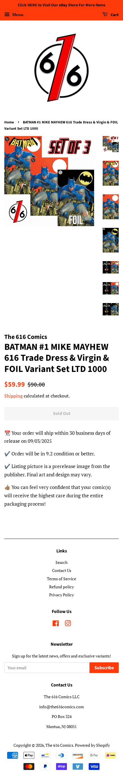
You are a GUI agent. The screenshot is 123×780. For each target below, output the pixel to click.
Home (9, 122)
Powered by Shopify (92, 745)
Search (61, 562)
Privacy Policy (61, 594)
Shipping (13, 396)
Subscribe (104, 668)
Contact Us (61, 570)
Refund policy (61, 586)
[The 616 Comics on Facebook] (55, 624)
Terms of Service (61, 578)
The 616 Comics (59, 745)
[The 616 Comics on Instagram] (68, 624)
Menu (17, 14)
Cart (114, 15)
